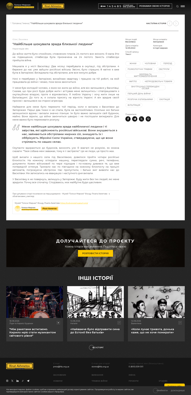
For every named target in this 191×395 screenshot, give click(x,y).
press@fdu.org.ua (61, 366)
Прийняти (162, 390)
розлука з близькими (140, 99)
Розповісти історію (95, 253)
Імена (132, 375)
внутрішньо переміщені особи (145, 87)
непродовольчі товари (158, 81)
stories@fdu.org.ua (100, 366)
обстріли (164, 69)
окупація (164, 99)
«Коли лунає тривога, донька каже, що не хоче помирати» (152, 330)
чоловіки (150, 63)
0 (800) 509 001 (136, 366)
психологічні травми (140, 69)
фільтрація (134, 105)
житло (133, 81)
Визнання (97, 375)
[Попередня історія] (169, 23)
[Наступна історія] (176, 23)
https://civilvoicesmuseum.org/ (74, 203)
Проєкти (134, 381)
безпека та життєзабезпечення (145, 75)
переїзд (167, 63)
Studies (163, 381)
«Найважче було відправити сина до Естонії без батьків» (95, 330)
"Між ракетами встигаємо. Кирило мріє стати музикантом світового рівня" (32, 332)
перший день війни (139, 94)
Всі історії (98, 347)
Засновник (59, 375)
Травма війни (99, 381)
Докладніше (178, 390)
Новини (57, 381)
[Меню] (183, 6)
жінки (133, 63)
